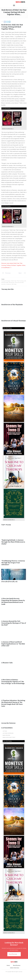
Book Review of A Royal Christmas (14, 315)
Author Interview (8, 733)
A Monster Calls (13, 657)
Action (5, 731)
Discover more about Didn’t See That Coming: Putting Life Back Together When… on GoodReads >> (13, 265)
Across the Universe (13, 717)
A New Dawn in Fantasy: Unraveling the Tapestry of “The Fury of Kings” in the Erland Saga (13, 676)
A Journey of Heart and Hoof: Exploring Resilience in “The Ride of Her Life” (13, 638)
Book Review (6, 735)
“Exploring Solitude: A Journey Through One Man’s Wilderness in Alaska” (13, 536)
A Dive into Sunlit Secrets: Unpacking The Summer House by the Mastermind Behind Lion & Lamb (13, 596)
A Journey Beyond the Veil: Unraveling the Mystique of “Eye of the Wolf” (13, 617)
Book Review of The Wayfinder (14, 298)
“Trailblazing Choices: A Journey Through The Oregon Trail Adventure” (13, 557)
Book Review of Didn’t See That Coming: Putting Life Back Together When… (14, 12)
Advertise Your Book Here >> (8, 128)
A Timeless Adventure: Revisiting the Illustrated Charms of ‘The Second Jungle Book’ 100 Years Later (13, 698)
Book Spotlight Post (9, 737)
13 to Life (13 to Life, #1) (13, 576)
